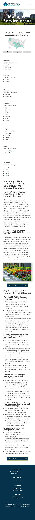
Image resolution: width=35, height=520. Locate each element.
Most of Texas (9, 151)
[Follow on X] (17, 480)
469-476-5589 (17, 488)
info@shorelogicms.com (17, 490)
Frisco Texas (8, 153)
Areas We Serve (17, 499)
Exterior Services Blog (17, 497)
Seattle (7, 173)
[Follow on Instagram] (20, 480)
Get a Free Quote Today (17, 285)
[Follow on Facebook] (14, 480)
